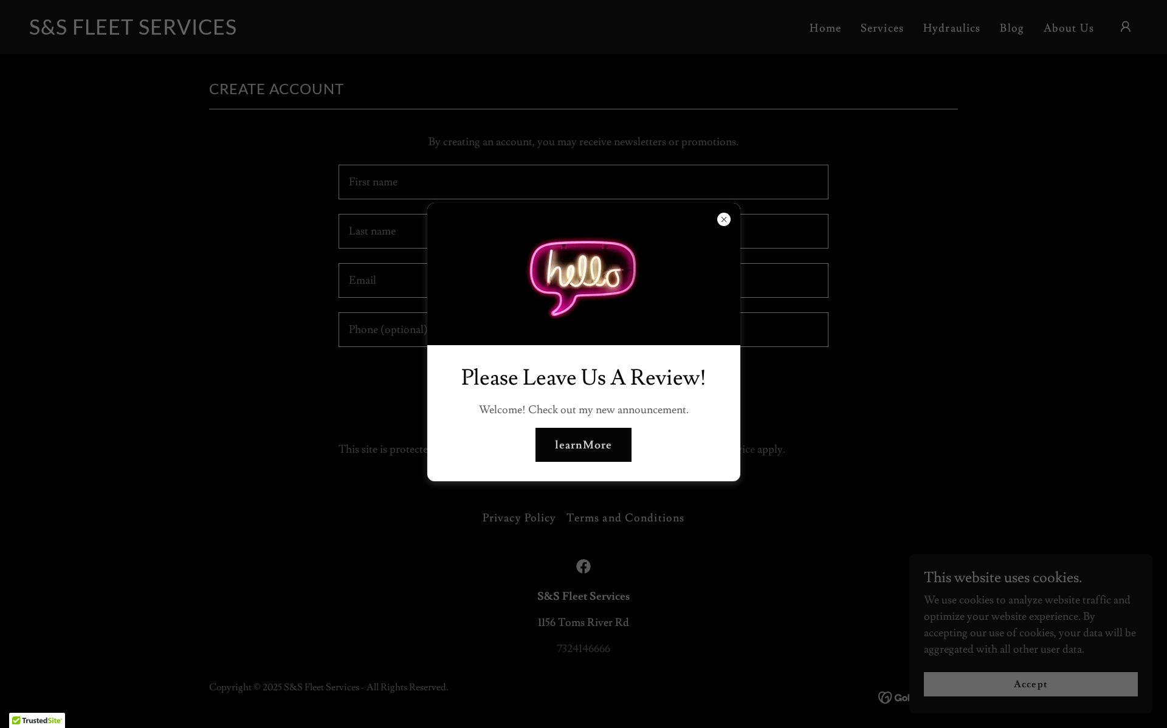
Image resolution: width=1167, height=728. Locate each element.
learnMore (583, 445)
